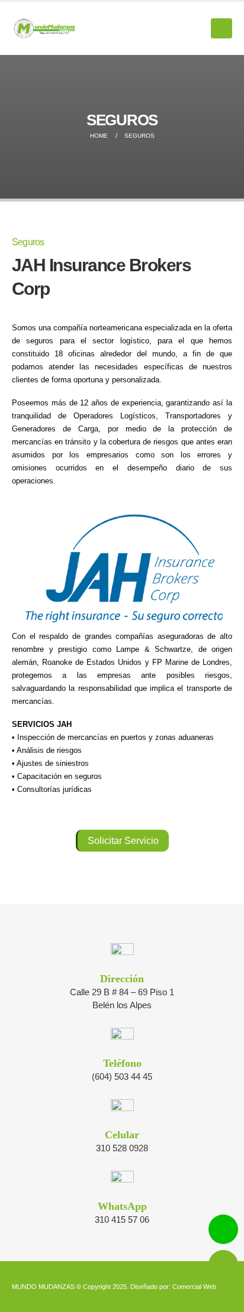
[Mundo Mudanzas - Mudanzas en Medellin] (44, 29)
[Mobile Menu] (221, 28)
